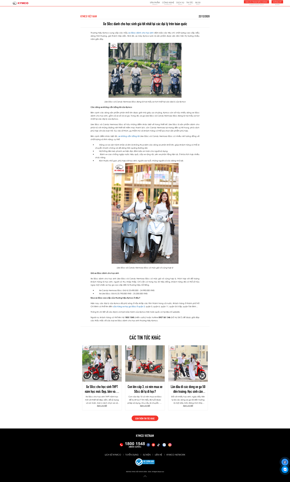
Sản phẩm (155, 3)
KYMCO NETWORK (176, 454)
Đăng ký (277, 2)
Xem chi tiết (102, 405)
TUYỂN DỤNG (132, 454)
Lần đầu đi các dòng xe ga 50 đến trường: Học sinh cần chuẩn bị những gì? (188, 388)
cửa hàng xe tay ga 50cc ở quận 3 (129, 306)
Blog (198, 3)
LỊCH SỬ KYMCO (113, 454)
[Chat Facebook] (284, 461)
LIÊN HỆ (158, 454)
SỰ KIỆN (147, 454)
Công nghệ (168, 3)
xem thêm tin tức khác (145, 418)
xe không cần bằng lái (129, 136)
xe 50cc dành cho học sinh (141, 32)
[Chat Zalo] (284, 468)
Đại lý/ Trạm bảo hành (256, 2)
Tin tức (189, 3)
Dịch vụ (180, 3)
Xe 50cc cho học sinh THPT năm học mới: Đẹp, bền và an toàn (102, 388)
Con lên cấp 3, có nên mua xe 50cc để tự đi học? (145, 388)
